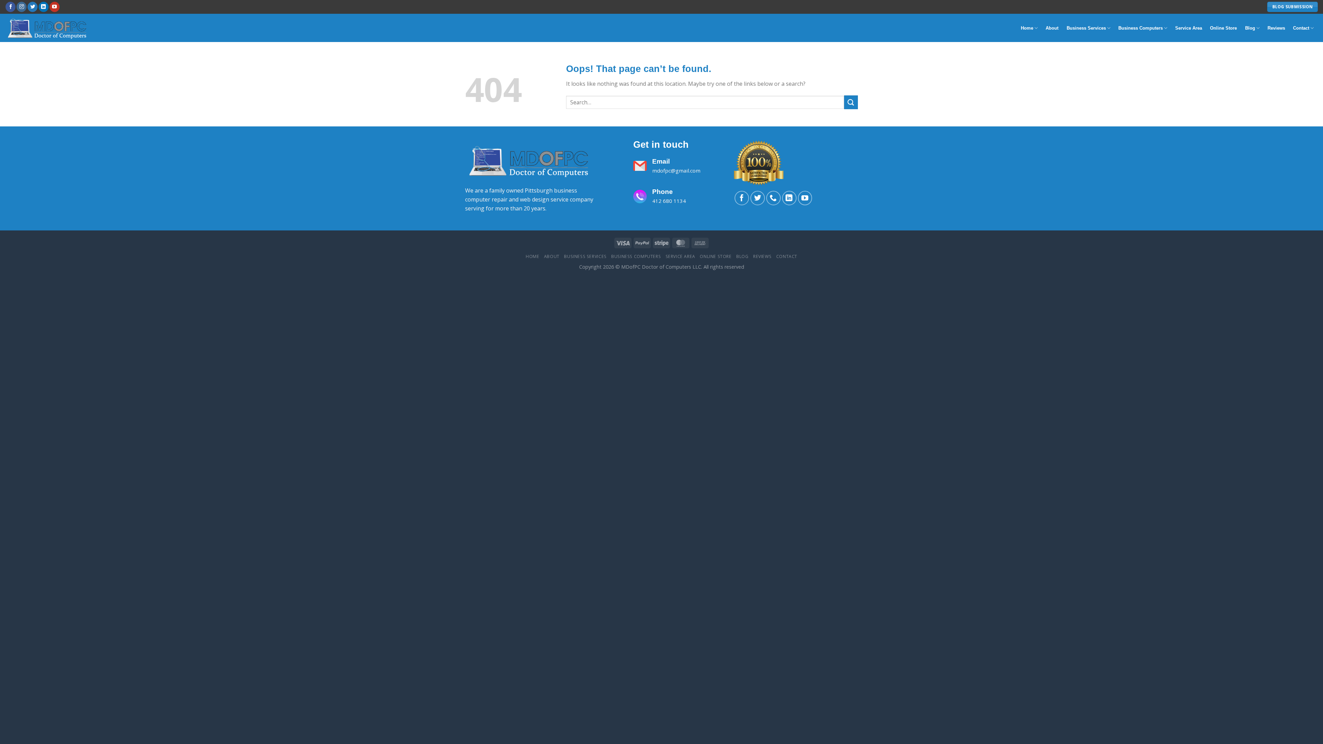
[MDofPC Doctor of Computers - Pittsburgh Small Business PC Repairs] (48, 27)
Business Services (1086, 28)
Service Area (1188, 28)
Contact (1301, 28)
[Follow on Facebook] (11, 7)
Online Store (1223, 28)
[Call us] (773, 198)
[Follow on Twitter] (33, 7)
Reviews (1276, 28)
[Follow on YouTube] (55, 7)
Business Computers (1140, 28)
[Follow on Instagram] (22, 7)
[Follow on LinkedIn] (44, 7)
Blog (1250, 28)
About (1052, 28)
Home (1027, 28)
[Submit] (851, 102)
